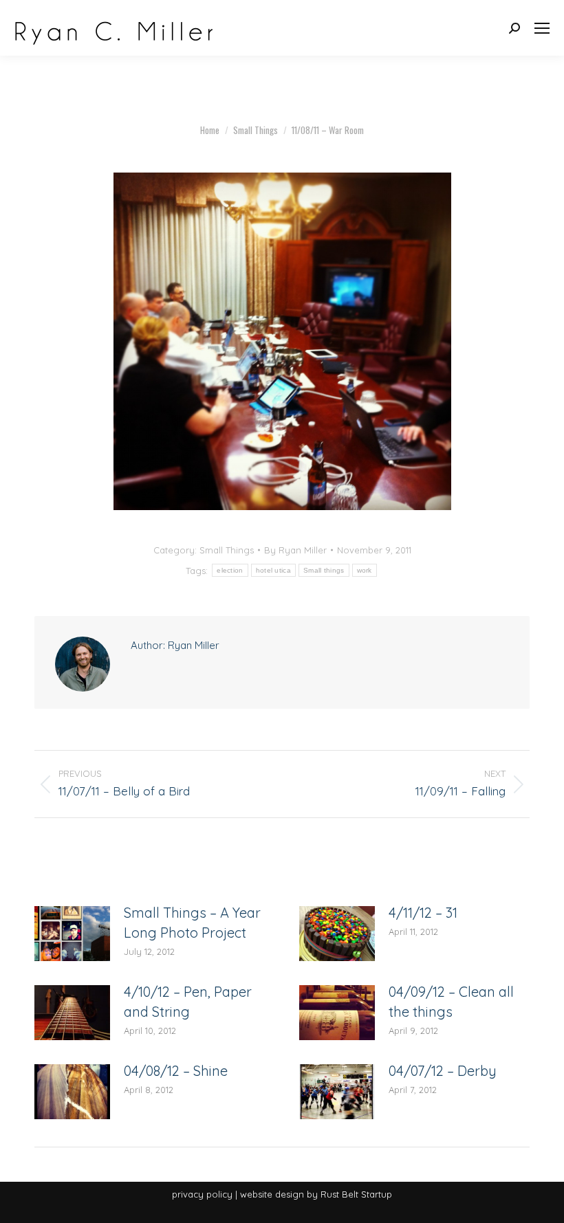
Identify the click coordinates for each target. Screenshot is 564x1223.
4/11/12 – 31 (423, 912)
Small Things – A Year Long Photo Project (192, 922)
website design (272, 1194)
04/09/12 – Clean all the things (451, 1001)
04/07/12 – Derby (443, 1070)
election (230, 570)
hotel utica (273, 570)
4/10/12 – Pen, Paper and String (188, 1001)
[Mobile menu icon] (542, 28)
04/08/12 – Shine (176, 1070)
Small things (324, 570)
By (295, 549)
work (364, 570)
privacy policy (202, 1194)
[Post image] (72, 933)
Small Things (226, 549)
